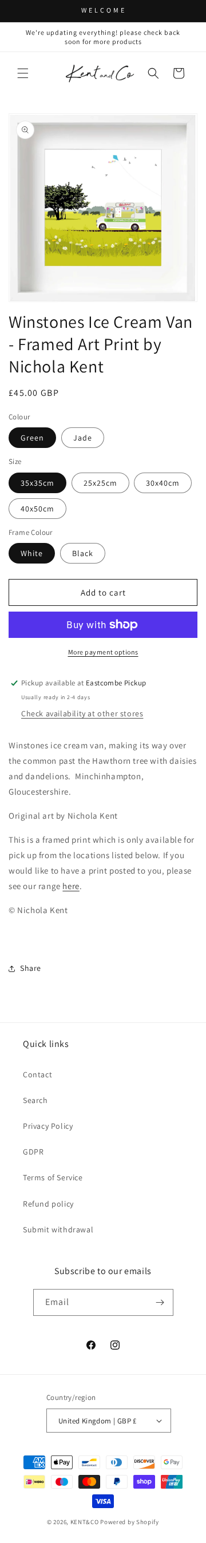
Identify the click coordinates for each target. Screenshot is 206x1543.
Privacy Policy (48, 1126)
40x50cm (37, 508)
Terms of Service (53, 1177)
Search (35, 1100)
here (70, 885)
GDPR (33, 1152)
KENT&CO (84, 1522)
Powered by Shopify (129, 1522)
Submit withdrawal (58, 1229)
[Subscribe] (160, 1302)
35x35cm (37, 483)
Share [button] (30, 968)
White (32, 553)
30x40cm (163, 483)
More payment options (103, 652)
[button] (22, 73)
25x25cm (100, 483)
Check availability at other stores (82, 713)
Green (32, 438)
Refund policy (48, 1204)
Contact (37, 1074)
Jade (82, 438)
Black (82, 553)
